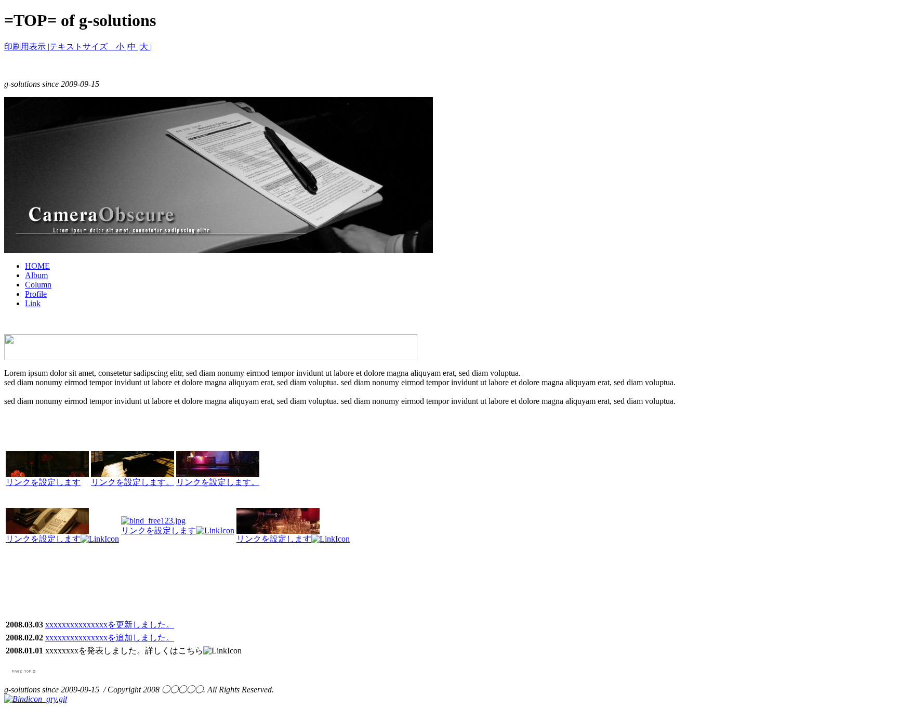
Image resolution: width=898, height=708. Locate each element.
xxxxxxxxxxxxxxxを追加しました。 (109, 637)
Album (36, 275)
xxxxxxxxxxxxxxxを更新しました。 (109, 624)
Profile (36, 294)
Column (38, 284)
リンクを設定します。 (132, 482)
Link (33, 303)
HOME (37, 265)
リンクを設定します (43, 482)
